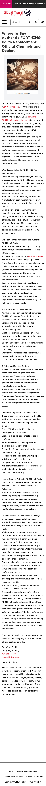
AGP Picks (6, 4)
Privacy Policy (35, 782)
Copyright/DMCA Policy (15, 782)
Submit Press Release (13, 776)
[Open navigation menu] (4, 22)
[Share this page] (42, 22)
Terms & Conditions (34, 776)
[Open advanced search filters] (36, 22)
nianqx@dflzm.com (10, 657)
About (12, 771)
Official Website (35, 256)
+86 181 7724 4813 (10, 654)
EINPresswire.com (11, 107)
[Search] (30, 22)
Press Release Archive (27, 771)
